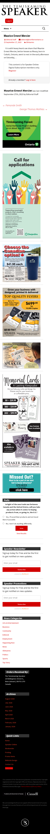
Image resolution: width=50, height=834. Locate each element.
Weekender (9, 748)
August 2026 (9, 699)
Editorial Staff (11, 39)
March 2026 (9, 718)
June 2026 (9, 707)
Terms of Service (26, 786)
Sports (5, 658)
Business (6, 627)
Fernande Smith (12, 105)
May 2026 (8, 711)
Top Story (6, 662)
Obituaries (30, 42)
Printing (8, 752)
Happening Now (8, 643)
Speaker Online (11, 744)
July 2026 (8, 703)
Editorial (6, 635)
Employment (7, 639)
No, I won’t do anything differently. (19, 523)
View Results (21, 533)
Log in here (31, 80)
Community (7, 631)
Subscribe (9, 768)
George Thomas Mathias (33, 109)
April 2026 (9, 714)
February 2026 (10, 722)
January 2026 (10, 726)
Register (12, 70)
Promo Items (10, 756)
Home (7, 740)
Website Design (11, 760)
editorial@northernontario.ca (32, 39)
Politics (5, 654)
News (5, 647)
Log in (9, 21)
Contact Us (9, 764)
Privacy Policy (36, 786)
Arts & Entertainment (11, 623)
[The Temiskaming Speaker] (25, 10)
